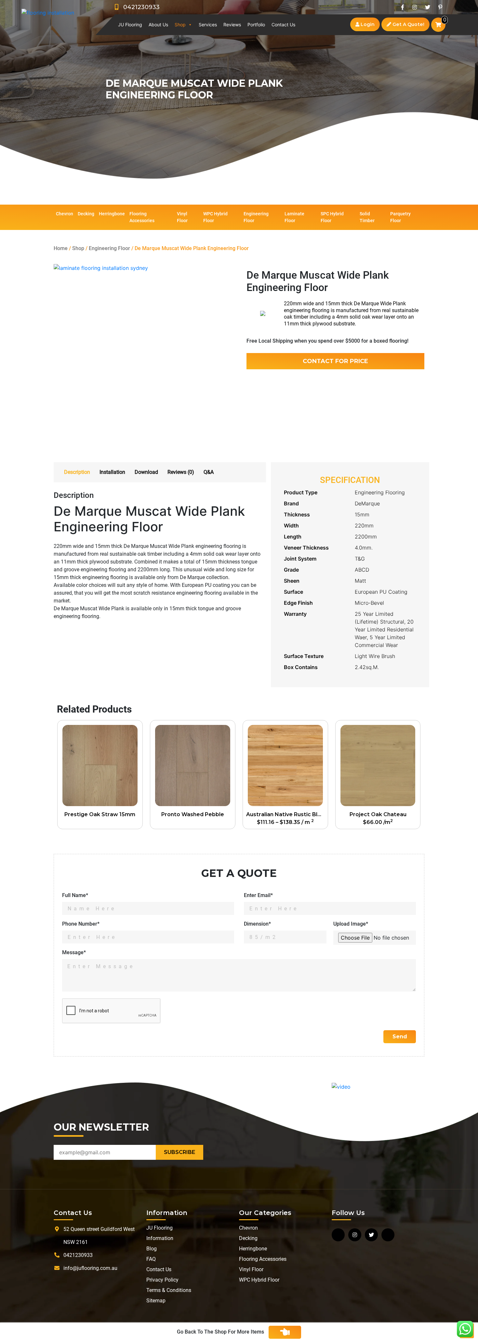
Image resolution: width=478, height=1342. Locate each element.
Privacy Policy (162, 1280)
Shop (180, 24)
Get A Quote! (407, 24)
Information (159, 1238)
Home (61, 248)
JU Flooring (130, 24)
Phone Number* (81, 924)
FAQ (151, 1259)
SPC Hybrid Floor (332, 217)
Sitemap (156, 1301)
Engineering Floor (256, 217)
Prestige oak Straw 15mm (99, 814)
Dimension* (257, 924)
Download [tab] (146, 472)
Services (208, 24)
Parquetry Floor (400, 217)
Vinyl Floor (182, 217)
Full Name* (75, 895)
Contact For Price (335, 361)
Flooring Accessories (141, 217)
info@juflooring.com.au (90, 1268)
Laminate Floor (294, 217)
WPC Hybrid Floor (215, 217)
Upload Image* (350, 924)
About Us (158, 24)
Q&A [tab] (209, 472)
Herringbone (112, 213)
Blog (151, 1249)
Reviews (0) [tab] (180, 472)
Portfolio (256, 24)
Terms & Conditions (168, 1290)
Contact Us (283, 24)
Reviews (232, 24)
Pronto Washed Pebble (192, 814)
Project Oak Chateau (378, 814)
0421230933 (139, 7)
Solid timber (367, 217)
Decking (86, 213)
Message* (74, 952)
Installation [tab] (112, 472)
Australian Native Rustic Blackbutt (286, 814)
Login (367, 24)
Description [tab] (77, 472)
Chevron (64, 213)
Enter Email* (258, 895)
